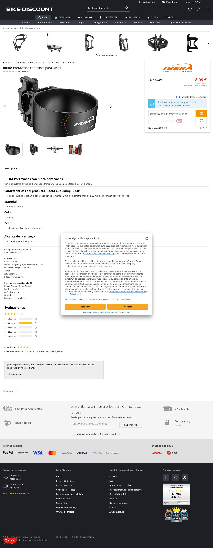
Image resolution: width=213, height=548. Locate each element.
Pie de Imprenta (64, 485)
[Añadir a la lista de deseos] (201, 121)
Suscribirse (130, 424)
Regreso (113, 498)
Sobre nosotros (63, 498)
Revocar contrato (19, 493)
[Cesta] (206, 9)
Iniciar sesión (15, 374)
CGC (58, 476)
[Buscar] (126, 8)
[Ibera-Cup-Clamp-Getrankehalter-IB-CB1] (58, 106)
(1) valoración (23, 71)
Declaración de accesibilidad (70, 494)
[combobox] (105, 8)
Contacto (113, 476)
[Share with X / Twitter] (202, 128)
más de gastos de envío (195, 85)
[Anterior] (5, 106)
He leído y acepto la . (98, 434)
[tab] (11, 168)
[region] (106, 42)
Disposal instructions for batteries (125, 489)
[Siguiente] (208, 43)
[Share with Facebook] (200, 128)
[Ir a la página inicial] (30, 9)
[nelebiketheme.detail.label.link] (20, 42)
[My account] (198, 9)
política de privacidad (108, 434)
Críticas (113, 507)
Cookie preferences (65, 489)
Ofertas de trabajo (65, 511)
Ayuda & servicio (117, 511)
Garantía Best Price (118, 494)
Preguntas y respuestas (16, 477)
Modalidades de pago (66, 507)
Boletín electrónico (118, 503)
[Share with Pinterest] (205, 128)
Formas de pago (12, 445)
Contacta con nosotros (16, 486)
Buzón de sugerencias (120, 485)
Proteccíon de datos (65, 480)
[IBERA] (177, 67)
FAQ (111, 480)
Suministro (61, 503)
